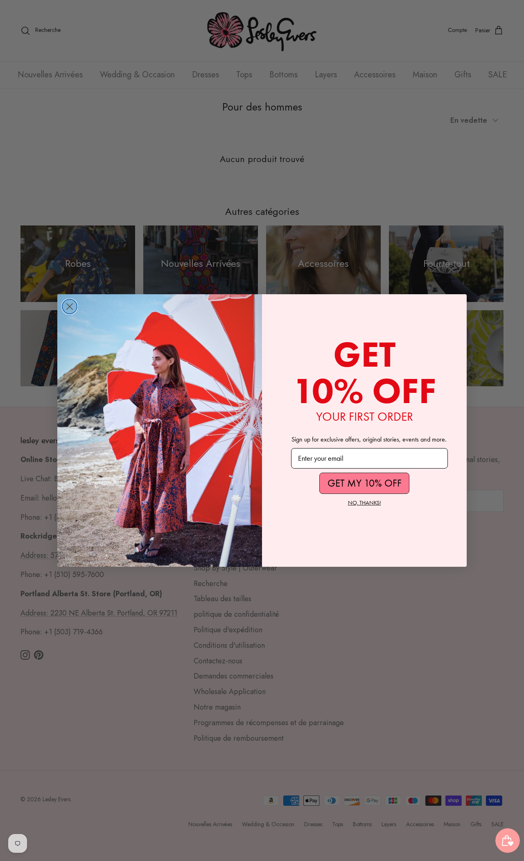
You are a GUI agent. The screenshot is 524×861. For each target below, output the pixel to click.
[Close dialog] (69, 306)
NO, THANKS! (364, 502)
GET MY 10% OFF (365, 483)
